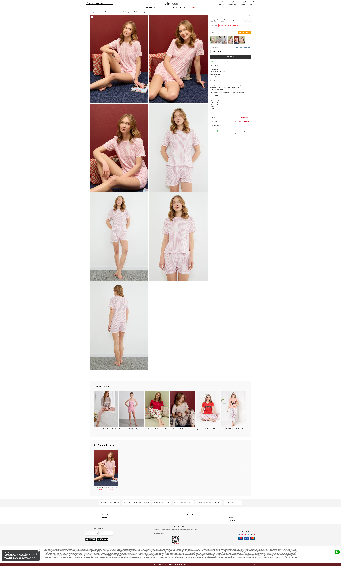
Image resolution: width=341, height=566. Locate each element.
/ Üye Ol (236, 4)
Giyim (107, 12)
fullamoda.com (15, 554)
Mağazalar (104, 517)
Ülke (87, 532)
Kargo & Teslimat (149, 514)
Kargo (231, 121)
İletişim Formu (190, 512)
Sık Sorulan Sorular (149, 512)
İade (227, 117)
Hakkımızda (104, 512)
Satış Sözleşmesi (233, 514)
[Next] (244, 412)
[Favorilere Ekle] (249, 19)
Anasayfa (92, 12)
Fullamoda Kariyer (106, 514)
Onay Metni (232, 517)
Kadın (100, 12)
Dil (101, 532)
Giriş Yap (230, 4)
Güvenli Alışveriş (233, 520)
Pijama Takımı (116, 12)
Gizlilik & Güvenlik (233, 512)
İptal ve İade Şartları (192, 514)
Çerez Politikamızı (10, 558)
